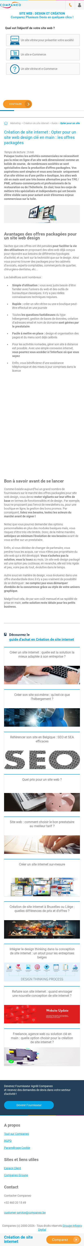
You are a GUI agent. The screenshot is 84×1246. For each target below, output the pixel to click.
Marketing (15, 123)
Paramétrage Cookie (17, 1147)
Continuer (15, 104)
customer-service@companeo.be (25, 1212)
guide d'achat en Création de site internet (41, 639)
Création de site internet (36, 123)
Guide (54, 123)
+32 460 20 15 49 (15, 1202)
